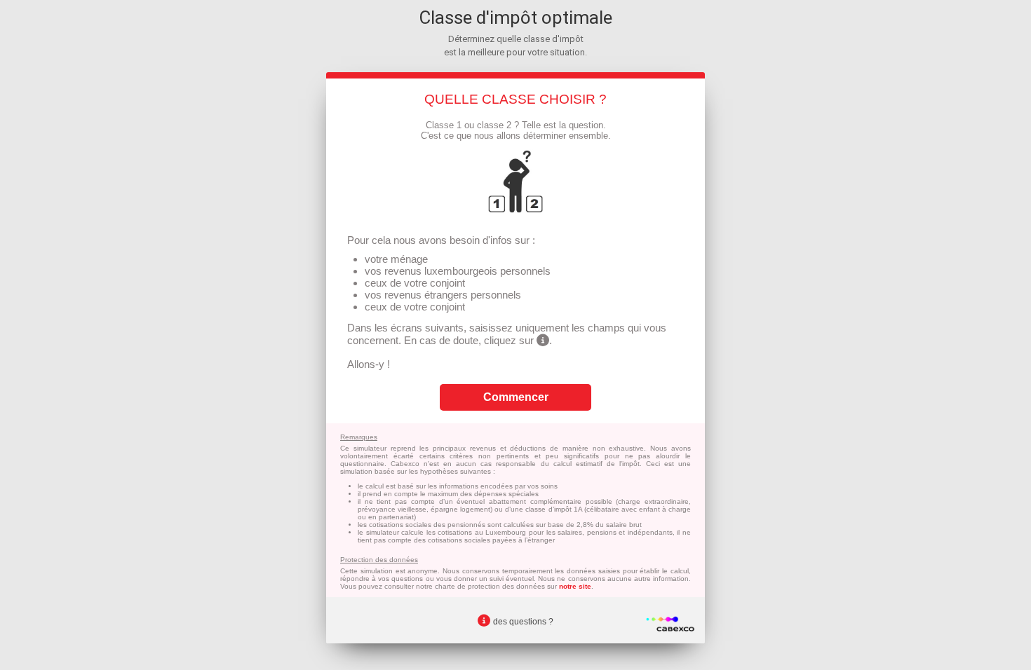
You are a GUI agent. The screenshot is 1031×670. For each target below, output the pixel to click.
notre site (575, 586)
